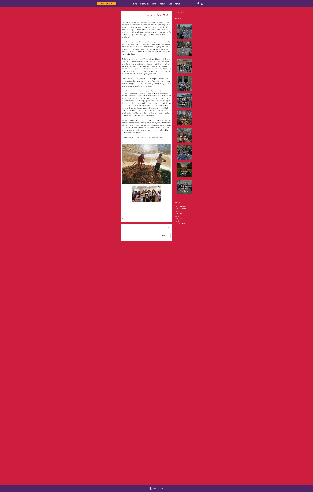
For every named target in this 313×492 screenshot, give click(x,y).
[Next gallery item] (124, 164)
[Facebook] (198, 3)
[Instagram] (202, 3)
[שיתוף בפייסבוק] (170, 213)
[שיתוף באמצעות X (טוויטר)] (166, 213)
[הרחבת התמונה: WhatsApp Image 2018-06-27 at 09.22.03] (146, 164)
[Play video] (146, 194)
